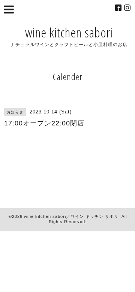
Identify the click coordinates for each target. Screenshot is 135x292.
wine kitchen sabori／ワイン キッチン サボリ (71, 216)
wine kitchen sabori (69, 32)
